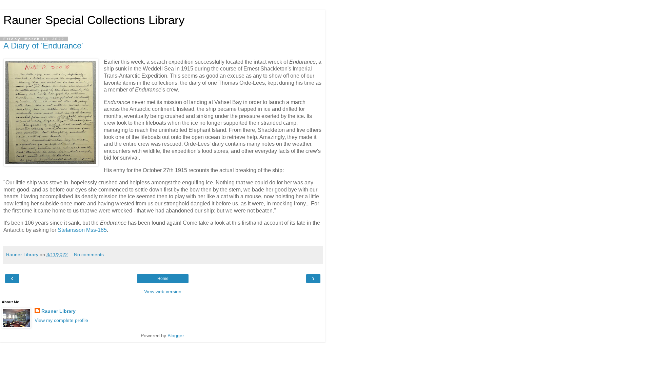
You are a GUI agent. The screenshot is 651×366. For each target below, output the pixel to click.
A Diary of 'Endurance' (43, 45)
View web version (162, 291)
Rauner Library (58, 311)
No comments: (89, 254)
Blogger (175, 335)
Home (163, 278)
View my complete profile (61, 320)
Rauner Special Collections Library (94, 20)
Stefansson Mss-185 (82, 230)
